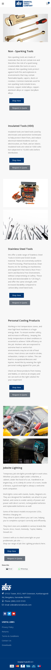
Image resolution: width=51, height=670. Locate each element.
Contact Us (6, 640)
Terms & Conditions (10, 636)
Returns (5, 631)
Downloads (6, 645)
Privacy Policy (7, 627)
